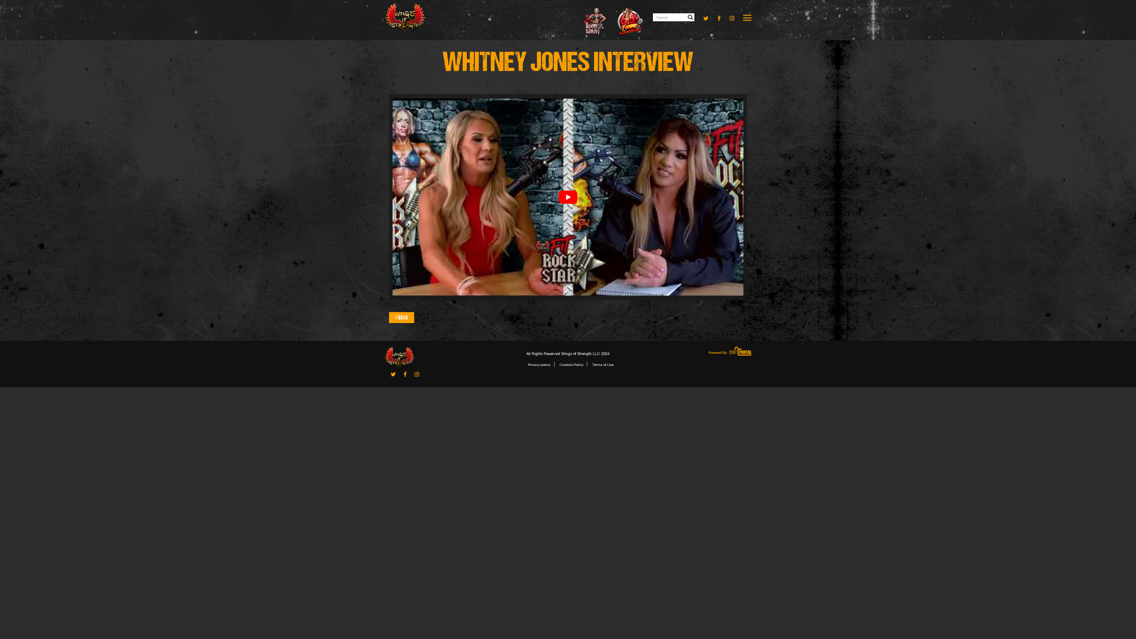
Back (403, 317)
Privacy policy (539, 365)
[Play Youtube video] (568, 197)
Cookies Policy (571, 365)
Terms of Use (603, 365)
